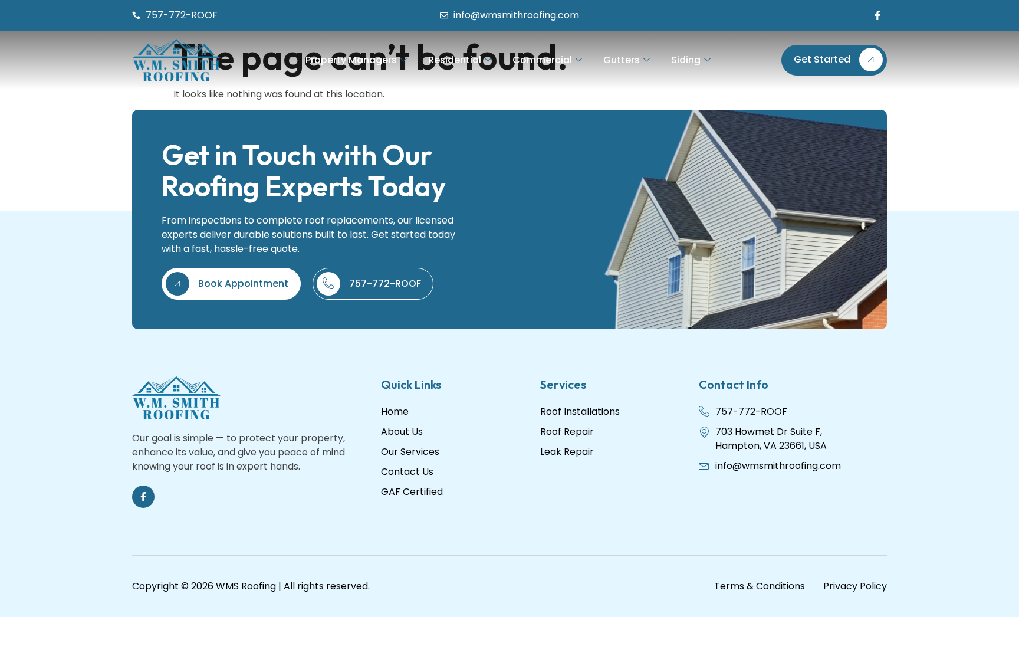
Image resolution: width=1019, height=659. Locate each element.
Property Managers (351, 60)
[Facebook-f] (877, 15)
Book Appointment (243, 283)
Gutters (621, 60)
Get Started (822, 59)
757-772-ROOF (385, 283)
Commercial (542, 60)
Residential (454, 60)
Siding (686, 60)
